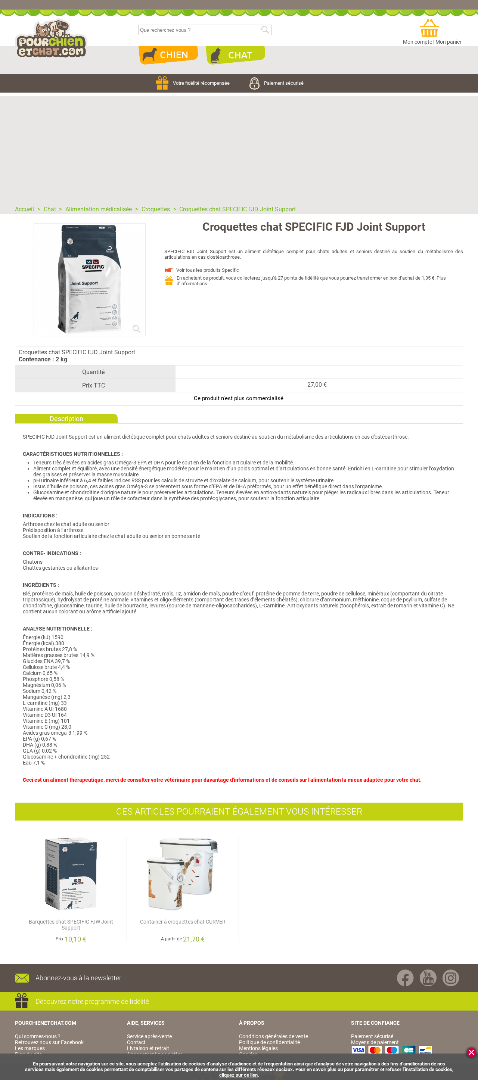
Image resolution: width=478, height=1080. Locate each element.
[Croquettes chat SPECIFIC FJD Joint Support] (89, 333)
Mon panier (448, 42)
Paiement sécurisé (284, 83)
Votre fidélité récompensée (202, 83)
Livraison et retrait (148, 1048)
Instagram (451, 977)
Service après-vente (149, 1036)
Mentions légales (258, 1048)
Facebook (405, 977)
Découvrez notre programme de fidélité (92, 1001)
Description (66, 419)
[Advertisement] (239, 148)
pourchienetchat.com (51, 38)
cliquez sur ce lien (238, 1075)
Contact (136, 1042)
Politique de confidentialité (269, 1042)
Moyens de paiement (375, 1042)
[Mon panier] (432, 28)
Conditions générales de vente (273, 1036)
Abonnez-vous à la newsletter (78, 978)
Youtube (428, 977)
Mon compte (417, 42)
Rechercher (265, 30)
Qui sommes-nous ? (37, 1036)
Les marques (30, 1048)
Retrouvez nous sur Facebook (49, 1042)
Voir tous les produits (207, 270)
